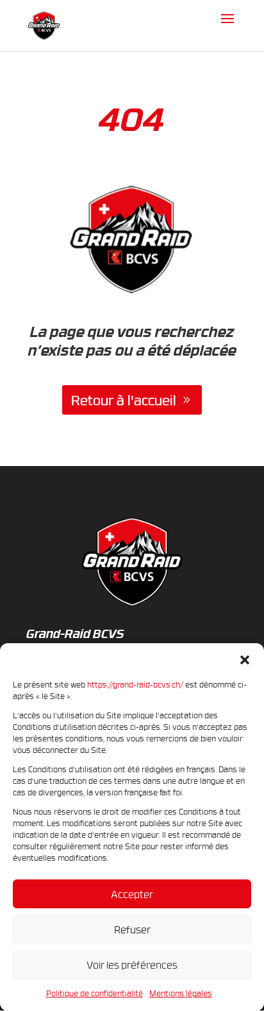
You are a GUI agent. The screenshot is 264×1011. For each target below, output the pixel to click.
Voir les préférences (132, 964)
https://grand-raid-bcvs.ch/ (135, 684)
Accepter (132, 894)
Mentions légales (180, 993)
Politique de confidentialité (94, 993)
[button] (244, 659)
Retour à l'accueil (123, 400)
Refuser (132, 929)
